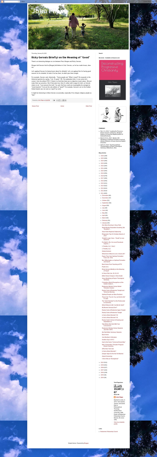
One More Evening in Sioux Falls (111, 225)
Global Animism (106, 251)
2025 (102, 158)
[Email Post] (53, 100)
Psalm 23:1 (105, 267)
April (103, 215)
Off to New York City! (108, 349)
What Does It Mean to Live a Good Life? (113, 254)
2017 (102, 178)
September (105, 203)
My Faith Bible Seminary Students (112, 332)
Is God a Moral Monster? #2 (110, 315)
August (104, 205)
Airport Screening (107, 356)
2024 (102, 160)
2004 (102, 377)
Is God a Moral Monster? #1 (110, 317)
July (103, 208)
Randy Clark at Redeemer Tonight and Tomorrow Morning (113, 291)
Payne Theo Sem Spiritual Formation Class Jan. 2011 (112, 256)
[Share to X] (61, 100)
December (105, 195)
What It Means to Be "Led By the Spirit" (113, 305)
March (104, 218)
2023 (102, 163)
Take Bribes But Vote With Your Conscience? (111, 324)
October (104, 200)
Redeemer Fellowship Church (109, 431)
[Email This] (57, 100)
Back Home (105, 334)
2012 (102, 190)
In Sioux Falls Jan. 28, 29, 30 (110, 273)
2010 (102, 362)
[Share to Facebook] (63, 100)
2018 (102, 176)
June (103, 210)
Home (62, 106)
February (105, 220)
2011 (102, 193)
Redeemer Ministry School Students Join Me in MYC (112, 328)
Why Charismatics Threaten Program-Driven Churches (113, 345)
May (103, 213)
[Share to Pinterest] (65, 100)
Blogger (86, 443)
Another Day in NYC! (108, 339)
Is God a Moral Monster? (109, 351)
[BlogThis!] (59, 100)
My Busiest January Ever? (109, 307)
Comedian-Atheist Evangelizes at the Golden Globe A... (112, 283)
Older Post (89, 106)
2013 (102, 188)
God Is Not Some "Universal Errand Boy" (113, 342)
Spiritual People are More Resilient (112, 294)
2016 (102, 181)
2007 (102, 370)
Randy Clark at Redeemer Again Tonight (113, 310)
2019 (102, 173)
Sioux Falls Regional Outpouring (111, 231)
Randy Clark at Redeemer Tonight (112, 312)
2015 (102, 183)
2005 (102, 375)
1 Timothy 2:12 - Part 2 (108, 246)
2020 (102, 170)
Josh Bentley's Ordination (109, 337)
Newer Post (35, 106)
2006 (102, 372)
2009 (102, 365)
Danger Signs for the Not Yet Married (112, 353)
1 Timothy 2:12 (106, 248)
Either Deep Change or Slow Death (112, 276)
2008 (102, 367)
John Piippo (50, 11)
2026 (102, 156)
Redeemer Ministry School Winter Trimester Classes (111, 287)
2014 (102, 185)
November (105, 198)
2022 (102, 165)
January (104, 223)
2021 (102, 168)
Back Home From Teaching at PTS (112, 264)
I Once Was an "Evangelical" (110, 358)
